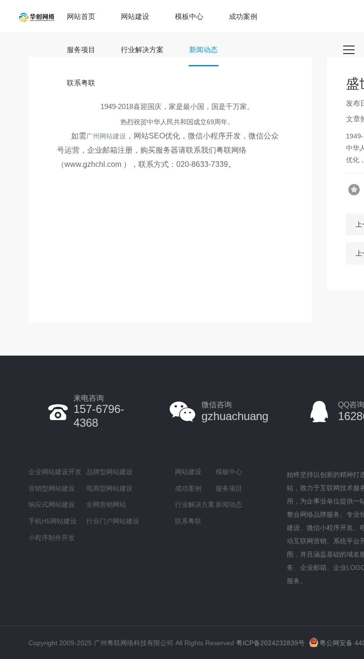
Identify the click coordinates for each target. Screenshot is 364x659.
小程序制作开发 (51, 537)
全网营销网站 (106, 504)
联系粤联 (81, 83)
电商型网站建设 (109, 488)
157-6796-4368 (98, 411)
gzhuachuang (234, 411)
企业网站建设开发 (55, 472)
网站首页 (81, 16)
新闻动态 (203, 50)
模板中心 (189, 16)
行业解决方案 (142, 50)
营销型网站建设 (51, 488)
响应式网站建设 (51, 504)
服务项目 (81, 50)
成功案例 (243, 16)
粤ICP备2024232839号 (270, 643)
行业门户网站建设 (112, 521)
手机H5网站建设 (52, 521)
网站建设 (135, 16)
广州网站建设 (106, 136)
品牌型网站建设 (109, 472)
